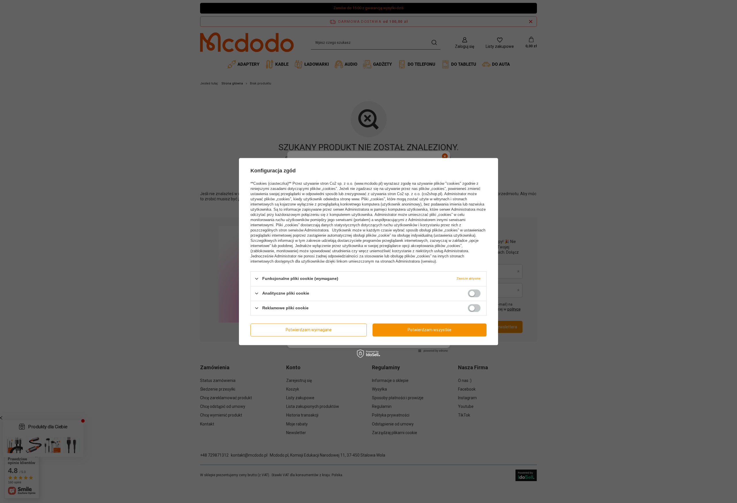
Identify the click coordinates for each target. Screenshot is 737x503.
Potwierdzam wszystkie (429, 329)
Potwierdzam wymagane (309, 329)
